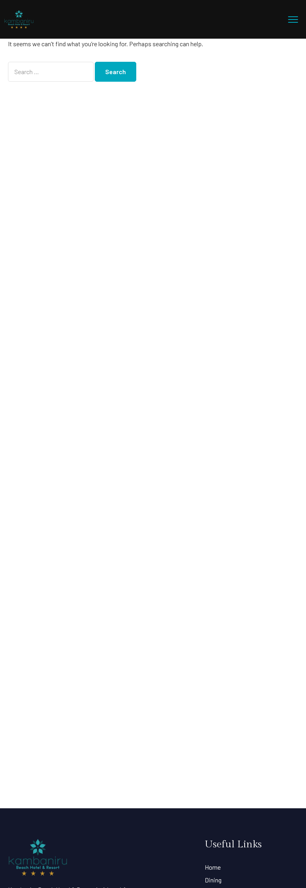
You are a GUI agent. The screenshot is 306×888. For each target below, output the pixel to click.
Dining (213, 880)
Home (213, 867)
